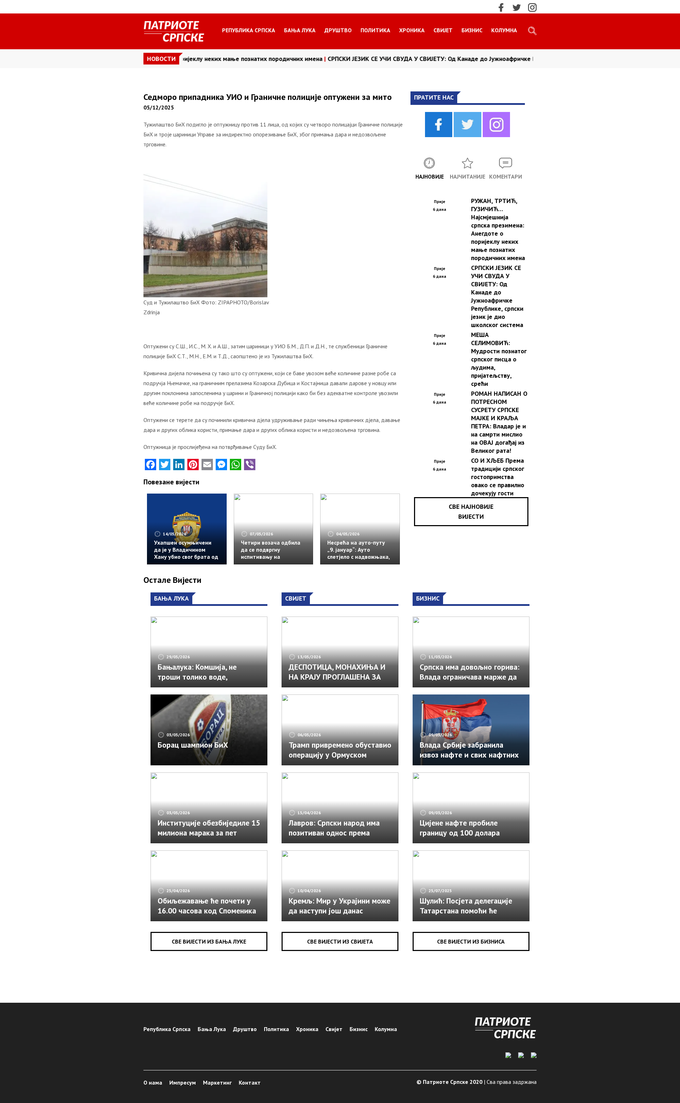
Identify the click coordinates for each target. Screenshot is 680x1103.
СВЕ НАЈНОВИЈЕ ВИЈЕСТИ (471, 511)
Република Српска (248, 30)
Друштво (338, 30)
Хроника (412, 30)
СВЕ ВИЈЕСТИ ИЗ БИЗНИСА (471, 941)
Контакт (250, 1082)
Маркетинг (217, 1082)
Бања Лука (300, 30)
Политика (375, 30)
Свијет (443, 30)
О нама (152, 1082)
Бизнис (471, 30)
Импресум (182, 1082)
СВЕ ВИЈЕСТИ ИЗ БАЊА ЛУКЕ (209, 941)
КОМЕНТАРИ (505, 176)
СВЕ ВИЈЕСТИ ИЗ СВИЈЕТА (340, 941)
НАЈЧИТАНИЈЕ (467, 176)
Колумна (504, 30)
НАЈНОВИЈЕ (429, 176)
